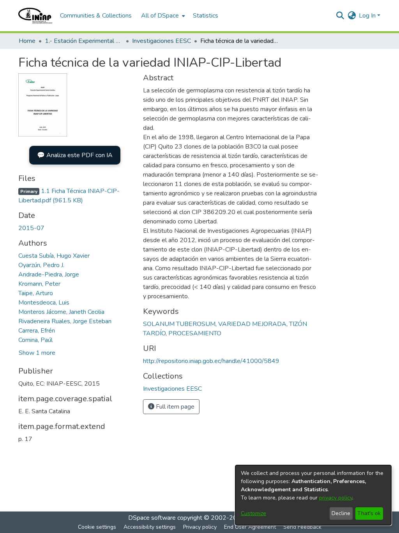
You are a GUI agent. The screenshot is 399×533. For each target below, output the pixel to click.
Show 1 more (37, 353)
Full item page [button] (174, 406)
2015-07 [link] (31, 228)
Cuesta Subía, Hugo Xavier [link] (54, 255)
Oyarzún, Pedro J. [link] (41, 265)
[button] (35, 15)
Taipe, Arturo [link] (35, 293)
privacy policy (335, 497)
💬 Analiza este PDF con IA (75, 155)
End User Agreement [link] (250, 527)
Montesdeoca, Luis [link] (43, 302)
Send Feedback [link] (302, 527)
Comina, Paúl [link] (35, 340)
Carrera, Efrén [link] (36, 330)
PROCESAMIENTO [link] (194, 333)
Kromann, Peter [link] (39, 284)
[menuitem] (162, 15)
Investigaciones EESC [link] (161, 41)
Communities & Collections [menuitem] (96, 15)
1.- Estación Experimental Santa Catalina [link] (84, 41)
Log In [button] (368, 15)
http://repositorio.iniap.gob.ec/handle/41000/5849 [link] (211, 361)
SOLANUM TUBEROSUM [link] (179, 324)
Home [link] (27, 41)
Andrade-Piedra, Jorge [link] (48, 274)
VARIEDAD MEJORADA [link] (252, 324)
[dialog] (313, 495)
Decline (341, 513)
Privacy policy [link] (200, 527)
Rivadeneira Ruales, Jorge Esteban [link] (64, 321)
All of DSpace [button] (160, 15)
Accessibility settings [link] (150, 527)
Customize (253, 513)
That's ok (369, 513)
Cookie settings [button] (97, 527)
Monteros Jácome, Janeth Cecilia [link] (61, 312)
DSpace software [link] (152, 518)
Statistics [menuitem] (205, 15)
